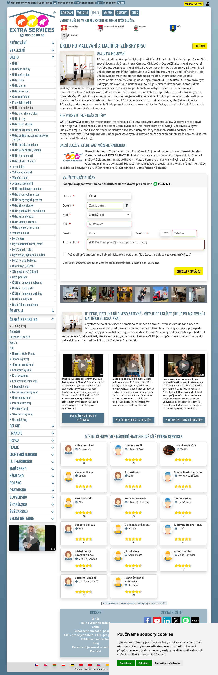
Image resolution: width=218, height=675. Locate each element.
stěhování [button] (18, 42)
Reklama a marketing (96, 639)
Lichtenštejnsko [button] (23, 454)
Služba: (67, 196)
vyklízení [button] (17, 50)
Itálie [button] (14, 447)
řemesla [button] (16, 310)
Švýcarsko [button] (19, 511)
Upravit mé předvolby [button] (167, 663)
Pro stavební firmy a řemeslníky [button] (184, 420)
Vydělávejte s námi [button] (193, 3)
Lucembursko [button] (21, 461)
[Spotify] (186, 621)
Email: (66, 233)
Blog (96, 643)
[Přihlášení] (208, 3)
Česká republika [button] (23, 319)
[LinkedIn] (167, 621)
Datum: (67, 205)
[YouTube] (157, 621)
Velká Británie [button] (22, 518)
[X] (176, 621)
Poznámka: (70, 242)
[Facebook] (148, 621)
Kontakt (95, 651)
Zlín (11, 347)
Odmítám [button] (143, 663)
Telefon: (141, 233)
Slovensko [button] (18, 497)
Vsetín (13, 342)
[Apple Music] (195, 621)
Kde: (65, 224)
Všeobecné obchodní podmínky (96, 631)
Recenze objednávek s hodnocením (96, 647)
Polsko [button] (15, 482)
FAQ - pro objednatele (78, 635)
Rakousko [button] (18, 490)
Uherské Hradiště (19, 336)
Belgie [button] (15, 425)
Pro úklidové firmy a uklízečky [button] (133, 420)
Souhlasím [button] (126, 663)
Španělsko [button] (18, 504)
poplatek (160, 254)
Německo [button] (17, 475)
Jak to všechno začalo (95, 623)
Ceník (96, 627)
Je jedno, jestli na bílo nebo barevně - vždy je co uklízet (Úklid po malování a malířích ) (145, 316)
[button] (67, 13)
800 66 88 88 (34, 35)
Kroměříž (14, 331)
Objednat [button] (200, 46)
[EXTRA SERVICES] (32, 21)
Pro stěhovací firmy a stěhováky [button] (83, 418)
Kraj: (65, 215)
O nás (96, 619)
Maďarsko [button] (18, 468)
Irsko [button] (14, 440)
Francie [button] (16, 433)
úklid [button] (14, 57)
